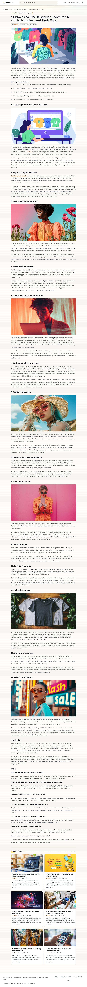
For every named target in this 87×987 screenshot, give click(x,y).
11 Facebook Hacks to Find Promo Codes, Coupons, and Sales (26, 875)
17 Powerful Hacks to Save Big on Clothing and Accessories (26, 950)
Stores (64, 2)
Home (4, 9)
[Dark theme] (82, 2)
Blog (78, 2)
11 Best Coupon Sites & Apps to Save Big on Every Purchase (59, 875)
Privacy (80, 976)
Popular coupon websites (19, 176)
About (74, 976)
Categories (71, 2)
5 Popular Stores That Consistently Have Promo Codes (25, 912)
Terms (68, 980)
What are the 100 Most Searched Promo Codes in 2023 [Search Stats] (59, 912)
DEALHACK (8, 3)
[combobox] (38, 2)
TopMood (30, 152)
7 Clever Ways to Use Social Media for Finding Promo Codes (58, 950)
